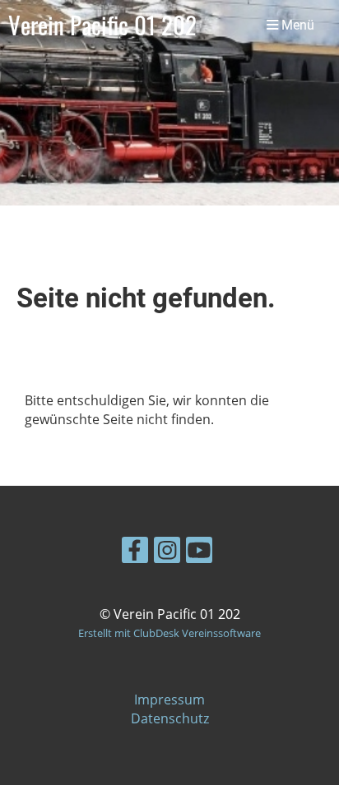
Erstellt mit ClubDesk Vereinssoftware (169, 633)
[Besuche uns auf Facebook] (135, 552)
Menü (296, 25)
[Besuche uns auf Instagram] (167, 552)
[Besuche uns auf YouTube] (199, 552)
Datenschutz (170, 718)
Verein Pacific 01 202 (102, 24)
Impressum (169, 699)
